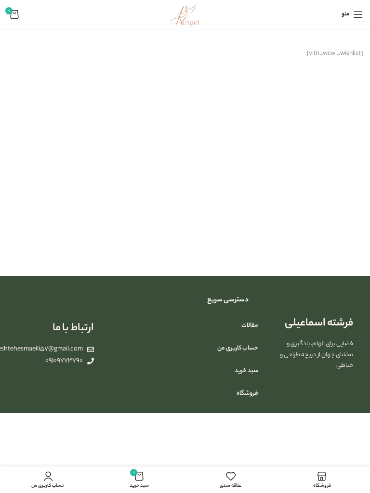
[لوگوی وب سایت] (185, 14)
